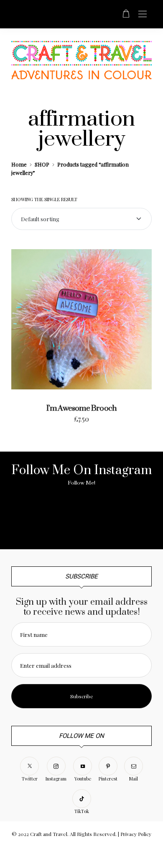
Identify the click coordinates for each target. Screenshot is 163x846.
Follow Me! (81, 483)
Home (19, 164)
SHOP (42, 164)
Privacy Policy (135, 834)
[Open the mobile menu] (142, 14)
